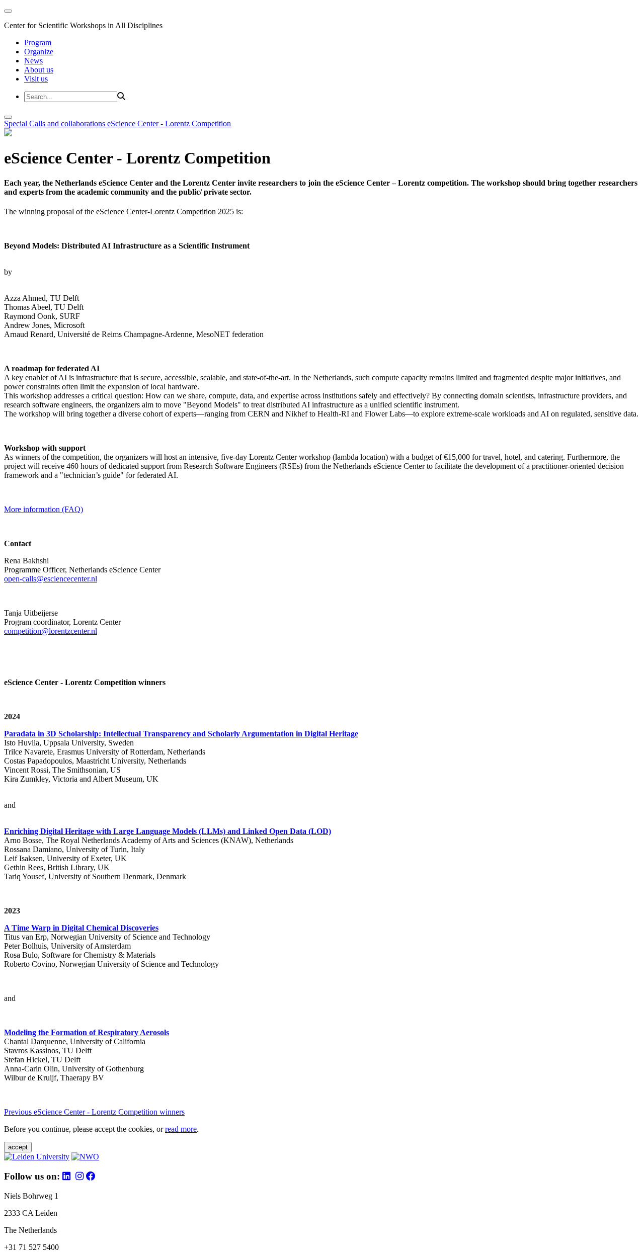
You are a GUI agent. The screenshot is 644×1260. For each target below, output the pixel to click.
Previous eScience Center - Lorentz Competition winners (94, 1112)
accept (18, 1147)
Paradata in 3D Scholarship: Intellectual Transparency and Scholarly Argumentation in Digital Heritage (181, 733)
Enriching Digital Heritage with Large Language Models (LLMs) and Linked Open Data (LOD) (167, 831)
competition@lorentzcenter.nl (50, 631)
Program (37, 42)
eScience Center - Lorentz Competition (169, 123)
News (33, 60)
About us (38, 69)
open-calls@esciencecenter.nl (50, 578)
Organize (38, 51)
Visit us (36, 78)
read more (181, 1129)
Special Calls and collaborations (55, 123)
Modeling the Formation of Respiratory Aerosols (86, 1032)
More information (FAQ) (43, 509)
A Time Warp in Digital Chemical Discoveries (81, 927)
